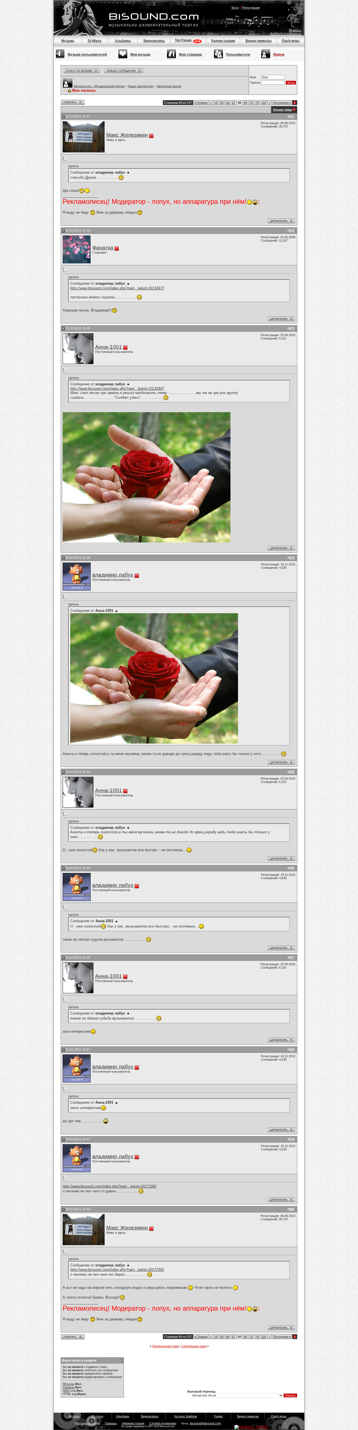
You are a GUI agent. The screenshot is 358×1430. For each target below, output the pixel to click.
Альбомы (123, 41)
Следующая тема (193, 1346)
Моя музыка (140, 54)
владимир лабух (112, 575)
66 (227, 102)
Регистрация (251, 7)
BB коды (68, 1384)
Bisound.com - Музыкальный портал (99, 86)
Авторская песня (169, 86)
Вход (235, 7)
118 (263, 102)
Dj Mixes (95, 41)
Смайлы (68, 1387)
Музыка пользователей (87, 54)
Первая (201, 102)
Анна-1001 (108, 347)
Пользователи (238, 54)
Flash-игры (291, 41)
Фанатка (102, 248)
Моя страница (190, 54)
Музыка (67, 41)
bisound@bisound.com (205, 1423)
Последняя (282, 102)
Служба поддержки (162, 1423)
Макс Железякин (127, 135)
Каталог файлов (185, 1416)
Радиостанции (223, 41)
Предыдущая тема (165, 1346)
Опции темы (282, 109)
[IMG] (66, 1390)
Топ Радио (183, 40)
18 (216, 102)
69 (245, 102)
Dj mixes (97, 1416)
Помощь (295, 30)
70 (251, 102)
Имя (253, 77)
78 (257, 102)
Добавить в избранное (286, 34)
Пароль (255, 82)
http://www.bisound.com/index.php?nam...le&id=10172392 (109, 1186)
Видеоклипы (154, 41)
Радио (218, 1416)
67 (233, 102)
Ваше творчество (140, 86)
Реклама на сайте (87, 1423)
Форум (278, 54)
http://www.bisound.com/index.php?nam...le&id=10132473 (117, 288)
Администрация (133, 1423)
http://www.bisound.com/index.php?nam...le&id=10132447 (117, 388)
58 (221, 102)
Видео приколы (259, 41)
